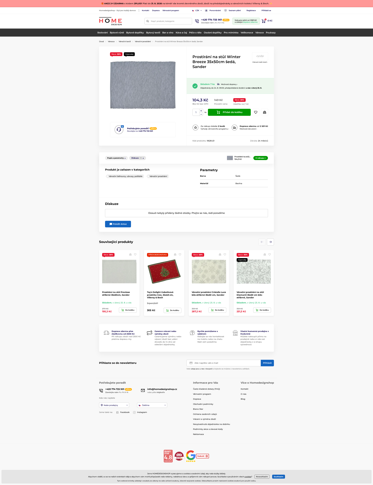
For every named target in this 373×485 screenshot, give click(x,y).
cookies (247, 477)
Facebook (125, 412)
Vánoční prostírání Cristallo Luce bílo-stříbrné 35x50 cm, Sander (209, 293)
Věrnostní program (170, 10)
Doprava (156, 10)
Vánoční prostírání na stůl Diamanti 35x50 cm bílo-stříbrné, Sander (250, 295)
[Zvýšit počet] (201, 110)
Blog (243, 399)
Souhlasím (278, 477)
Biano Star (198, 409)
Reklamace (198, 434)
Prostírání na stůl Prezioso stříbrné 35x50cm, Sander (116, 293)
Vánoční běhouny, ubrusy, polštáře (125, 176)
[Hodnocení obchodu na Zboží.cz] (203, 456)
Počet (196, 112)
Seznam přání (235, 10)
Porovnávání (215, 10)
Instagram (142, 412)
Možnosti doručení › (248, 129)
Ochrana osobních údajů (205, 414)
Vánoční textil (125, 41)
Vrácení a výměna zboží (204, 419)
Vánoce (111, 41)
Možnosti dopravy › (229, 84)
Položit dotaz (119, 224)
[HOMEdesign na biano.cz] (168, 456)
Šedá (237, 176)
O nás (243, 394)
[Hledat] (147, 21)
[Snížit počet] (201, 114)
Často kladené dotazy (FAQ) (206, 389)
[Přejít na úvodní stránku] (110, 21)
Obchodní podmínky (203, 404)
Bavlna (238, 183)
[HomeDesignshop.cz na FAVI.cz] (179, 456)
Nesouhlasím (262, 477)
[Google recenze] (191, 456)
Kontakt (145, 10)
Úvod (101, 41)
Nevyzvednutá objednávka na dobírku (211, 424)
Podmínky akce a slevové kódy (208, 429)
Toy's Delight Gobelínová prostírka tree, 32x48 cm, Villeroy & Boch (160, 295)
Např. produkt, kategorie (162, 21)
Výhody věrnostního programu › (215, 129)
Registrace (251, 10)
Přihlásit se (266, 10)
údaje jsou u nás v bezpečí (201, 369)
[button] (270, 241)
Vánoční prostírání (143, 41)
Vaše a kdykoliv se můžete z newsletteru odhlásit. (218, 369)
